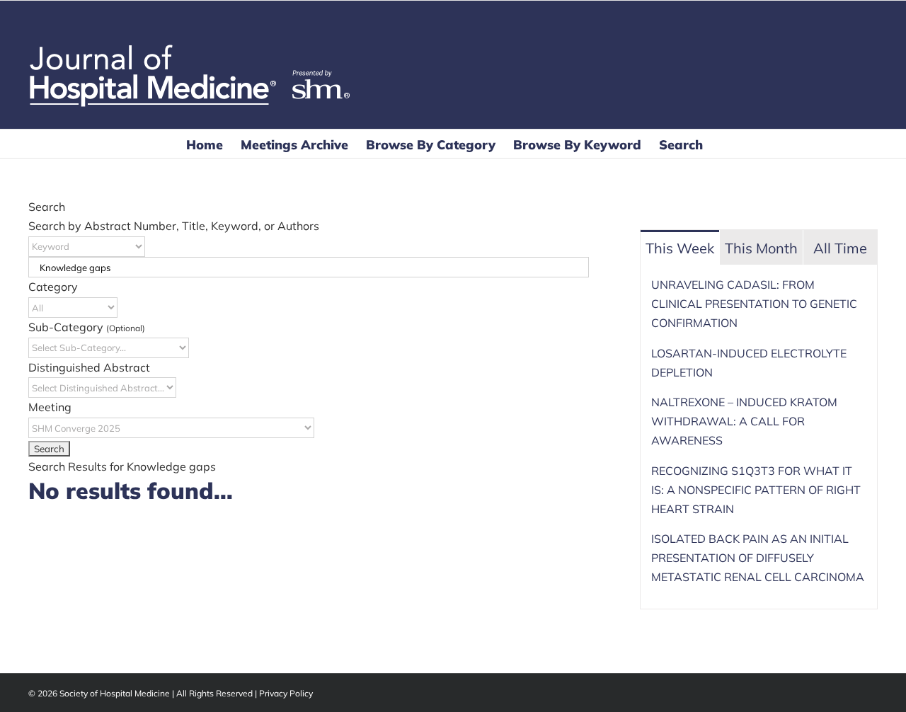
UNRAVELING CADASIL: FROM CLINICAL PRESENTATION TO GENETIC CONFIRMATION (754, 303)
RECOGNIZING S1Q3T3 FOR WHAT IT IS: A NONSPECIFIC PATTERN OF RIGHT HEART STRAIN (756, 490)
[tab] (680, 247)
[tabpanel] (759, 437)
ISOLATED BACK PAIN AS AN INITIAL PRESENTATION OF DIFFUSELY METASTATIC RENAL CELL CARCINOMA (757, 558)
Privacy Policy (286, 693)
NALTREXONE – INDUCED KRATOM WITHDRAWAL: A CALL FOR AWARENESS (744, 421)
